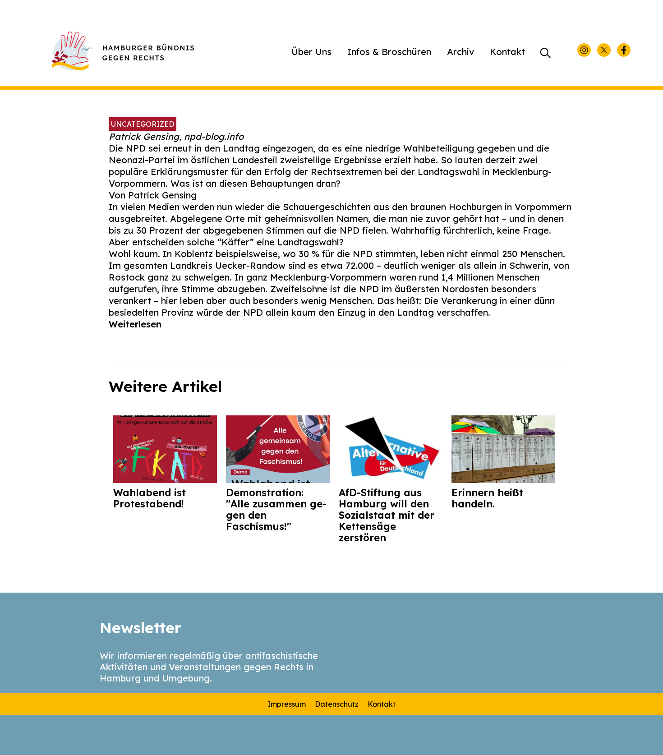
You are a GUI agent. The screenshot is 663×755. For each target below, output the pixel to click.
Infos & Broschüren (389, 51)
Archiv (460, 51)
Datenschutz (337, 704)
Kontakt (507, 51)
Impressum (286, 704)
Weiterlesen (135, 324)
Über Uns (311, 51)
